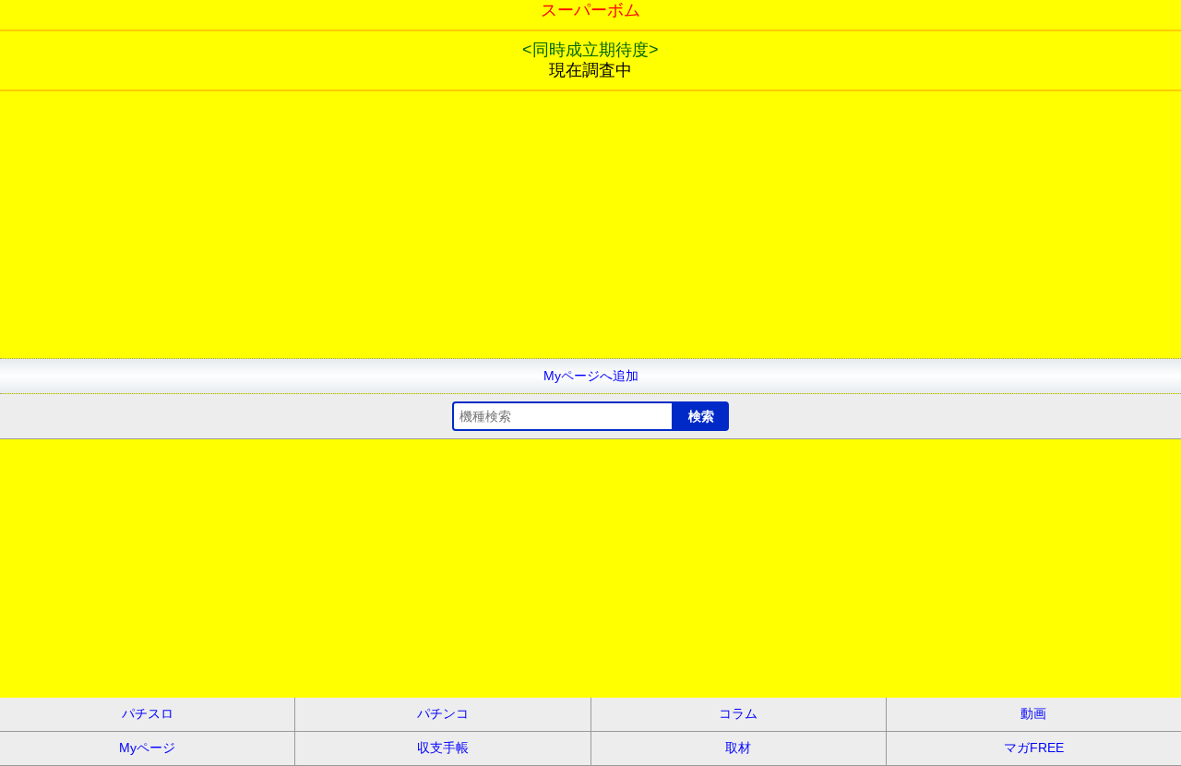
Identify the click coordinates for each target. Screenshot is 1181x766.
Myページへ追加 (590, 375)
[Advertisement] (553, 229)
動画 (1033, 713)
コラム (738, 713)
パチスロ (147, 713)
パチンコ (443, 713)
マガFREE (1034, 747)
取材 (738, 747)
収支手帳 (443, 747)
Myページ (147, 747)
